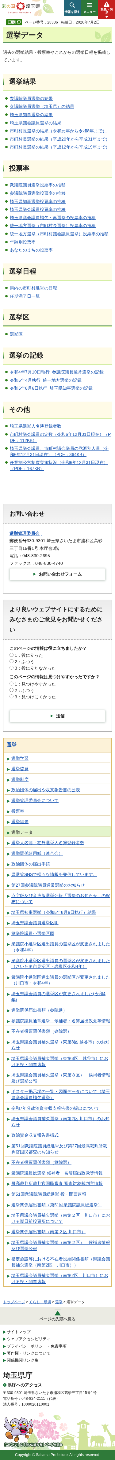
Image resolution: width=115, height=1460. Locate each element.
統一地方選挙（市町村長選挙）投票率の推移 (53, 225)
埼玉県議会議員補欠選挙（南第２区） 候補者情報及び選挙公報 (60, 1245)
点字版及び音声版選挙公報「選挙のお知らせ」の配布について (60, 898)
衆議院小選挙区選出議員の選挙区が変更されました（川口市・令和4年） (60, 980)
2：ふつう (24, 661)
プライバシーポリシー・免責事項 (37, 1346)
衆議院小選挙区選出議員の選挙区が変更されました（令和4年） (60, 946)
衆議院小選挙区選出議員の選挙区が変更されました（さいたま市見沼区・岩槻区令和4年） (60, 963)
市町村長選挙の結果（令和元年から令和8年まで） (58, 130)
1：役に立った (29, 655)
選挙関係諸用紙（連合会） (37, 853)
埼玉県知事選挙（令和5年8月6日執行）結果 (53, 912)
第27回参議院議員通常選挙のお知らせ (48, 885)
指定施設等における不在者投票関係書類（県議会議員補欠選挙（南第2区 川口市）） (60, 1261)
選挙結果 (20, 821)
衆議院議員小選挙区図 (32, 933)
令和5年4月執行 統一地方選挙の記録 (46, 380)
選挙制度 (20, 779)
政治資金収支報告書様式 (35, 1135)
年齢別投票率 (23, 242)
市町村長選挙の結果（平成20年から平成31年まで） (60, 139)
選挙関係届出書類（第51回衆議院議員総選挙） (56, 1204)
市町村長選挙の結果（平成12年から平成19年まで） (60, 147)
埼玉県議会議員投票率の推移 (38, 209)
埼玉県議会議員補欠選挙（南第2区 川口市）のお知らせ (60, 1121)
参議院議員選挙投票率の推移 (38, 193)
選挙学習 (20, 758)
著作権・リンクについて (29, 1353)
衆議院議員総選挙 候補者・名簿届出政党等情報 (57, 1173)
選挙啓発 (20, 768)
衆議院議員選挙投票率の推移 (38, 184)
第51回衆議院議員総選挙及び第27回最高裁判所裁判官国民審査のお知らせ (59, 1148)
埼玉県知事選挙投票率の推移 (38, 201)
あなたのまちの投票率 (31, 250)
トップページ (14, 1302)
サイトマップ (19, 1331)
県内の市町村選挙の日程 (33, 287)
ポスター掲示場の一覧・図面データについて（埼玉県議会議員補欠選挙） (60, 1094)
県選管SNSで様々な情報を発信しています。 (54, 874)
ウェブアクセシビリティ (29, 1339)
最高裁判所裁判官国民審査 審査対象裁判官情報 (57, 1183)
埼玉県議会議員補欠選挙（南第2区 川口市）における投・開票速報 (59, 1278)
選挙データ (22, 832)
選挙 (12, 744)
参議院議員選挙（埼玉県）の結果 (42, 106)
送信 (60, 715)
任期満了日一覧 (25, 296)
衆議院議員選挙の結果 (31, 98)
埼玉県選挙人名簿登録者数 (35, 426)
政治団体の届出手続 (30, 864)
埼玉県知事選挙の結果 (31, 114)
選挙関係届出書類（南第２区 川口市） (48, 1231)
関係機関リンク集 (23, 1360)
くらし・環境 (40, 1302)
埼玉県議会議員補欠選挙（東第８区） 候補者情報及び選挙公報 (60, 1077)
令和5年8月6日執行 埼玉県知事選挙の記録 (51, 388)
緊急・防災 (107, 11)
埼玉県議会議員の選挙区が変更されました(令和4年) (58, 996)
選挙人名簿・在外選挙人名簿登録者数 (47, 842)
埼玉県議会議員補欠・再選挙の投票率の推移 (53, 217)
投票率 (17, 811)
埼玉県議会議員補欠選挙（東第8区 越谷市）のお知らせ (60, 1044)
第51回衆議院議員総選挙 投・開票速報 (48, 1194)
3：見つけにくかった (35, 696)
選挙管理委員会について (35, 800)
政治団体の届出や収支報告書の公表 (45, 789)
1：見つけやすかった (35, 684)
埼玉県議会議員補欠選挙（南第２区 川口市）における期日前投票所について (60, 1218)
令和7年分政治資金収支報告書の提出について (55, 1108)
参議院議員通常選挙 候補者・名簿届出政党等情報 (60, 1020)
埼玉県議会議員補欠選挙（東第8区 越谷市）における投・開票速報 (59, 1061)
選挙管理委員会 (25, 533)
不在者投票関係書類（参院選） (41, 1031)
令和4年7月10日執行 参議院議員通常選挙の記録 (58, 372)
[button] (72, 8)
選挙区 (16, 334)
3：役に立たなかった (35, 668)
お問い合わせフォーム (60, 574)
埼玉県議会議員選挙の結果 (35, 122)
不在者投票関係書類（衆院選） (41, 1162)
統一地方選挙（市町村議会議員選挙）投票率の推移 (59, 233)
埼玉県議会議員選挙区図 (35, 922)
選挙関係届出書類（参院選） (39, 1010)
